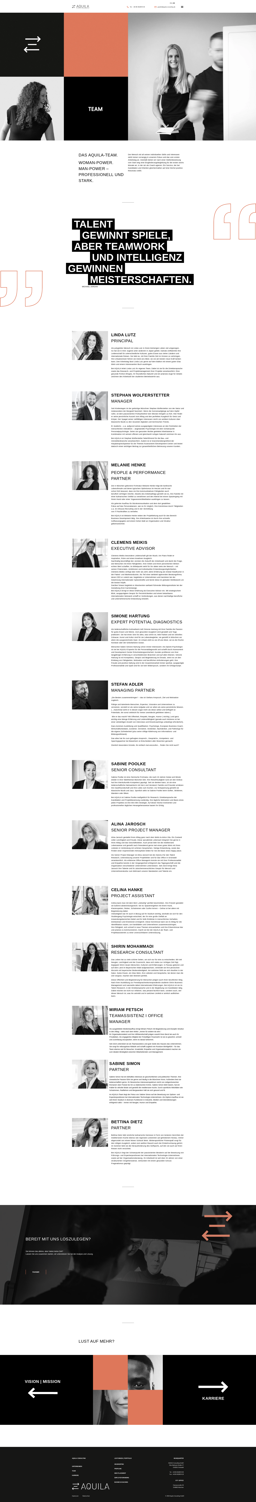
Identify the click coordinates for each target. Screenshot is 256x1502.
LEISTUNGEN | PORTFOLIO (123, 1458)
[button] (182, 7)
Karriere (75, 1475)
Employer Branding (121, 1477)
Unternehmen (77, 1466)
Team (74, 1471)
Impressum (75, 1496)
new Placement (120, 1473)
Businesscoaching (121, 1482)
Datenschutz (86, 1496)
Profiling (118, 1468)
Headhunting (119, 1464)
